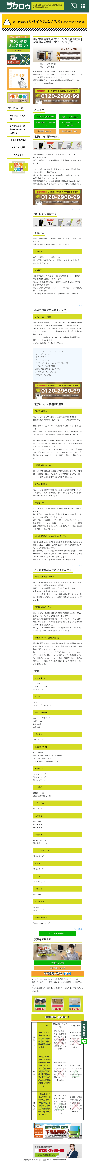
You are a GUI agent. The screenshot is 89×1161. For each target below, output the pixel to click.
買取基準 (19, 155)
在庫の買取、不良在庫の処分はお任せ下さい (18, 129)
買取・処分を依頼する (57, 933)
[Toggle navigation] (83, 6)
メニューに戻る (77, 209)
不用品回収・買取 (17, 117)
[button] (11, 167)
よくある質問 (19, 147)
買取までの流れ (19, 140)
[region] (18, 167)
